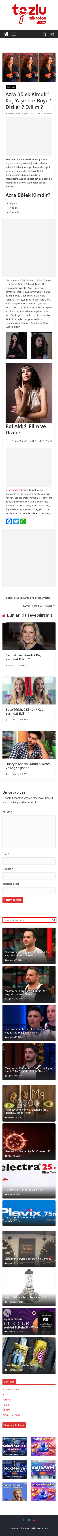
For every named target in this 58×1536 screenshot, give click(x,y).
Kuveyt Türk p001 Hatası (37, 605)
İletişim (6, 1404)
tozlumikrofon (14, 113)
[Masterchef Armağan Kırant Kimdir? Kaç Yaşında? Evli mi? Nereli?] (29, 946)
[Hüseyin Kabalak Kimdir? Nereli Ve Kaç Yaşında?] (29, 733)
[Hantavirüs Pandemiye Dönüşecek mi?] (29, 1141)
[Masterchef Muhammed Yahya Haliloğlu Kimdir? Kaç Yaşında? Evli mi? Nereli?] (29, 1061)
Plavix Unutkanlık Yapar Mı (20, 1217)
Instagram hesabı (14, 489)
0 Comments (46, 113)
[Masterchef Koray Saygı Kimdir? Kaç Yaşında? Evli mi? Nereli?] (29, 984)
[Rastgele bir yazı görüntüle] (52, 34)
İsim (5, 854)
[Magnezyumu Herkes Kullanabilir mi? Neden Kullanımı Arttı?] (29, 1103)
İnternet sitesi (10, 883)
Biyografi (11, 87)
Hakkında (7, 1399)
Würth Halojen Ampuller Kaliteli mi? (25, 1297)
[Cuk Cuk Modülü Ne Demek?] (29, 1321)
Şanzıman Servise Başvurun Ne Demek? (28, 1258)
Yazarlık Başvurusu (11, 1414)
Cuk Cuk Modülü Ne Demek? (21, 1326)
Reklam (6, 1409)
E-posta (7, 869)
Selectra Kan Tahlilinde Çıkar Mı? (24, 1190)
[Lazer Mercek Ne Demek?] (29, 1355)
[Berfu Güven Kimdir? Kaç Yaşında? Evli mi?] (29, 624)
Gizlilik (5, 1394)
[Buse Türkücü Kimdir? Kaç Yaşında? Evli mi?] (29, 678)
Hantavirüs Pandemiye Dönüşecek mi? (27, 1151)
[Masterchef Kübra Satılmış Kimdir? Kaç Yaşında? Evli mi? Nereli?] (29, 1023)
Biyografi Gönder (10, 1389)
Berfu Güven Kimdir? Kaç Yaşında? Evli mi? (23, 657)
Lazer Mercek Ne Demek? (20, 1365)
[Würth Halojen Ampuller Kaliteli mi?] (29, 1287)
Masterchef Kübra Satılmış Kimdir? (25, 1029)
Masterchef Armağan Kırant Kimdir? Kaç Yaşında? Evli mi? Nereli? (28, 954)
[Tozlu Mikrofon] (6, 34)
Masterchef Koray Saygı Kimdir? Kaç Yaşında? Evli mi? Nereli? (26, 992)
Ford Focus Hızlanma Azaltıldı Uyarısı (28, 597)
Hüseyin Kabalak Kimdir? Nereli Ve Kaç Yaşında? (28, 766)
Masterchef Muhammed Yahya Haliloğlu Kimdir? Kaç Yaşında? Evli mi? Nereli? (28, 1070)
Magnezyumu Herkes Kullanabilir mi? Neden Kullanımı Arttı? (26, 1111)
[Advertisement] (29, 136)
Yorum (7, 811)
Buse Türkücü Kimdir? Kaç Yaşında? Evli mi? (24, 711)
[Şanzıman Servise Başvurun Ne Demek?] (29, 1249)
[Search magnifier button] (54, 920)
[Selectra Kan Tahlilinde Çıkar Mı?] (29, 1180)
